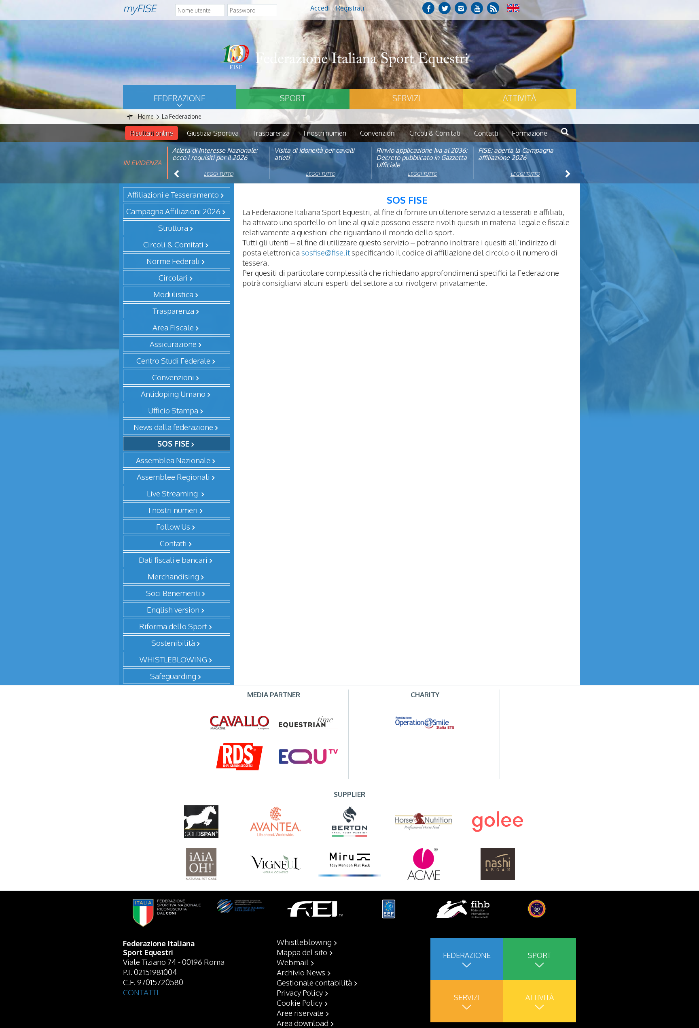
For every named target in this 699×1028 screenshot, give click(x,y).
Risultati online (151, 133)
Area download (302, 1023)
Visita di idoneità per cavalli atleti (314, 154)
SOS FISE (173, 443)
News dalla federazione (173, 427)
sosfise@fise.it (325, 252)
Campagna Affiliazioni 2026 (173, 211)
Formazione (529, 133)
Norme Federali (173, 261)
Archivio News (301, 972)
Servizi (406, 98)
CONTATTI (141, 992)
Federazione (179, 98)
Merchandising (173, 576)
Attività (519, 98)
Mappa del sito (302, 952)
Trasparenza (271, 133)
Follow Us (173, 526)
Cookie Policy (299, 1002)
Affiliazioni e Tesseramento (173, 194)
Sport (293, 98)
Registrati (350, 8)
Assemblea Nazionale (173, 460)
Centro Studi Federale (173, 360)
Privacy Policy (300, 992)
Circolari (173, 277)
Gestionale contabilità (314, 982)
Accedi (320, 8)
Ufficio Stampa (173, 410)
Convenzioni (378, 133)
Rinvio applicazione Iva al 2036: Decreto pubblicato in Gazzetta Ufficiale (421, 157)
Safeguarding (173, 676)
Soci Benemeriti (173, 593)
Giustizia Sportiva (213, 133)
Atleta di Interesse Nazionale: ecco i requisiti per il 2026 (215, 154)
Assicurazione (173, 344)
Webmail (293, 962)
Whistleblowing (304, 942)
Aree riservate (300, 1012)
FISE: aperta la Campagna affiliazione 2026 (515, 154)
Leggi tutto (218, 174)
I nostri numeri (324, 133)
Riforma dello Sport (173, 626)
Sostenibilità (173, 642)
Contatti (486, 133)
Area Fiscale (173, 327)
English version (173, 609)
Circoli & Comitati (434, 133)
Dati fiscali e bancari (173, 559)
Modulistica (173, 294)
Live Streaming (173, 493)
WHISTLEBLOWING (173, 659)
